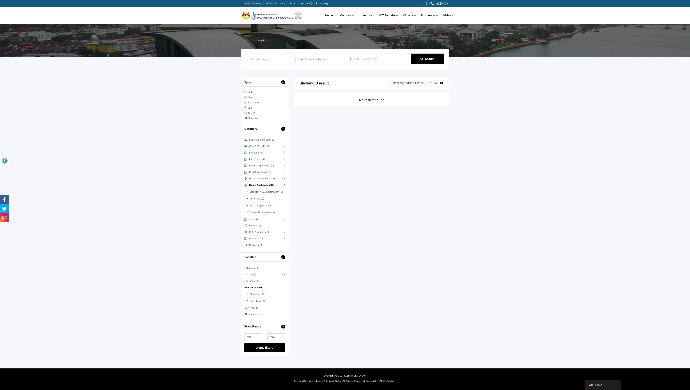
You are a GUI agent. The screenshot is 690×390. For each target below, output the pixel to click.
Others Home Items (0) (263, 212)
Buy (250, 97)
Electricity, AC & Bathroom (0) (266, 191)
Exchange (253, 102)
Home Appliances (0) (261, 184)
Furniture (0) (257, 198)
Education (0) (256, 152)
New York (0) (251, 307)
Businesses (428, 15)
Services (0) (256, 245)
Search (429, 59)
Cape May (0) (257, 301)
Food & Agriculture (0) (261, 165)
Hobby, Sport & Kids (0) (262, 178)
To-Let (251, 113)
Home (329, 15)
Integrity (366, 15)
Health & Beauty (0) (260, 172)
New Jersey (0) (253, 287)
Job (250, 107)
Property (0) (256, 238)
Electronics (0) (257, 159)
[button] (4, 160)
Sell (250, 91)
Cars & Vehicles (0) (259, 146)
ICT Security (387, 15)
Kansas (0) (250, 274)
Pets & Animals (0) (259, 232)
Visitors (448, 15)
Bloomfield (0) (257, 294)
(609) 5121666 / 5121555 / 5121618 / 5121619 (269, 3)
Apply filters (264, 347)
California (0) (251, 268)
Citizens (408, 15)
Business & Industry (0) (262, 139)
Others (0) (255, 225)
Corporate (346, 15)
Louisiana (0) (251, 280)
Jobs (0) (254, 219)
